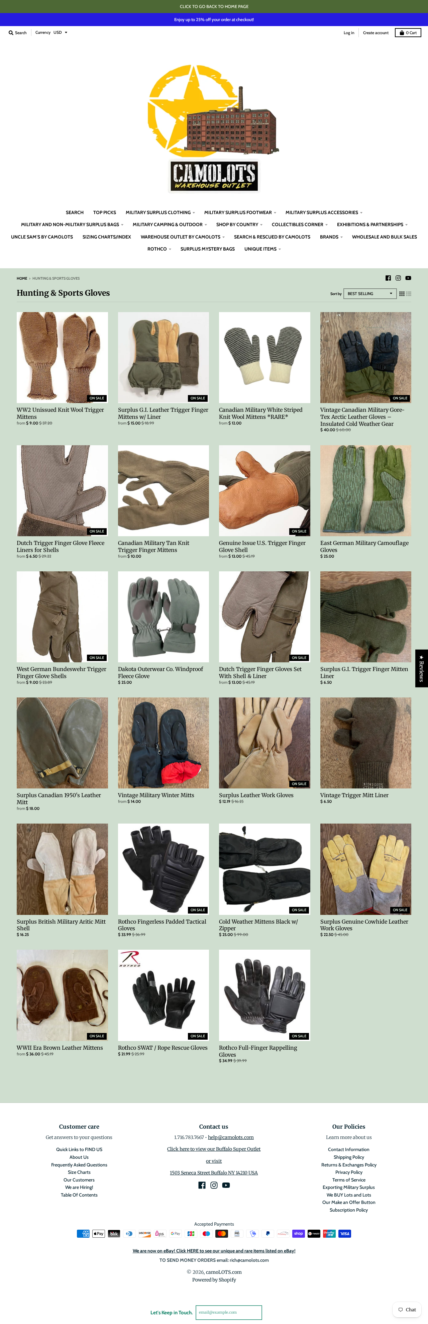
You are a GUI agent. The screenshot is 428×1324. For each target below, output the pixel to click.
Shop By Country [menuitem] (237, 224)
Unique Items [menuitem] (260, 249)
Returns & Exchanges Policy (349, 1165)
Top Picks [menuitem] (104, 212)
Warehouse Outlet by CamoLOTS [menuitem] (180, 237)
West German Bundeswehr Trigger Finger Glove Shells (61, 672)
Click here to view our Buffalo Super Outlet (213, 1149)
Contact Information (348, 1149)
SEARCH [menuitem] (75, 212)
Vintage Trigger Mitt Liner (354, 795)
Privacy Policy (348, 1172)
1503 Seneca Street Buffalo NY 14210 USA (214, 1173)
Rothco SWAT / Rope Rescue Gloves (163, 1047)
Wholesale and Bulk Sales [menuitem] (384, 237)
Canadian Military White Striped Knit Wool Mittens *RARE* (261, 413)
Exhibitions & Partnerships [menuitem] (370, 224)
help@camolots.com (231, 1137)
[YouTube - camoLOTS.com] (408, 278)
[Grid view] (402, 293)
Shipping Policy (349, 1157)
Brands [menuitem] (329, 237)
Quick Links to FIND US (79, 1149)
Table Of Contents (79, 1195)
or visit (214, 1161)
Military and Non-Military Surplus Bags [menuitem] (70, 224)
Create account (376, 32)
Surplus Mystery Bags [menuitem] (208, 249)
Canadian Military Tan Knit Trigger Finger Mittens (153, 546)
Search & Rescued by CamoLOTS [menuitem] (272, 237)
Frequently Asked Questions (79, 1165)
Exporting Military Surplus (349, 1187)
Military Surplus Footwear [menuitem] (238, 212)
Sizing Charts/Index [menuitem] (107, 237)
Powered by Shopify (214, 1280)
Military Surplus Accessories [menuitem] (322, 212)
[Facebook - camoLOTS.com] (388, 278)
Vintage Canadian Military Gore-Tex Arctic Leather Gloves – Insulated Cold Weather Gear (362, 416)
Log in (349, 32)
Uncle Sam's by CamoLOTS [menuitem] (42, 237)
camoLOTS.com (224, 1272)
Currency (42, 32)
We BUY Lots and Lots (349, 1195)
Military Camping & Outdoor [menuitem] (168, 224)
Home (22, 278)
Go (270, 1312)
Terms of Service (348, 1180)
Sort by (336, 293)
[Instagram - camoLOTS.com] (398, 278)
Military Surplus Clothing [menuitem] (158, 212)
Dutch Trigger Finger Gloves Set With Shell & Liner (260, 672)
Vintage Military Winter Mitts (156, 795)
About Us (79, 1157)
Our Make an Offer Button (349, 1202)
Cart (411, 32)
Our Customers (79, 1180)
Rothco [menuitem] (157, 249)
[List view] (408, 293)
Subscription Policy (349, 1210)
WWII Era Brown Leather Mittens (60, 1047)
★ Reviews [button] (421, 668)
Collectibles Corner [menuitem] (297, 224)
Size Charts (79, 1172)
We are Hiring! (79, 1187)
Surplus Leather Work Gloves (256, 795)
